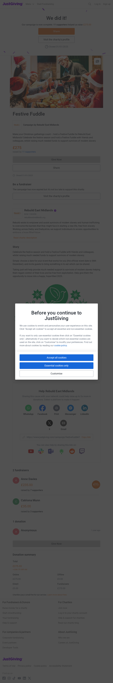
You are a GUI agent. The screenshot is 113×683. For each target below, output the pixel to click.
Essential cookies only (56, 365)
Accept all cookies (56, 357)
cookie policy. (60, 345)
